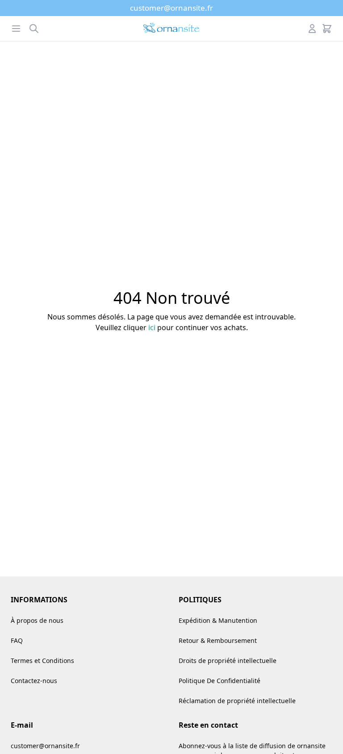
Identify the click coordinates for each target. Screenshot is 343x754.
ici (151, 327)
